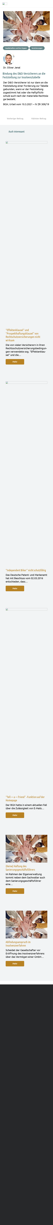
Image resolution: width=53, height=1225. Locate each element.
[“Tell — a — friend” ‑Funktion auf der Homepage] (26, 700)
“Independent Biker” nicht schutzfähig (26, 570)
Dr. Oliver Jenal (11, 67)
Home (6, 1199)
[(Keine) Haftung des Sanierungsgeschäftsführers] (26, 849)
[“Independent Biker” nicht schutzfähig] (26, 474)
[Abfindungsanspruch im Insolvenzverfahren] (26, 924)
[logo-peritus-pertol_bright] (4, 3)
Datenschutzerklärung (38, 1199)
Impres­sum (17, 1199)
